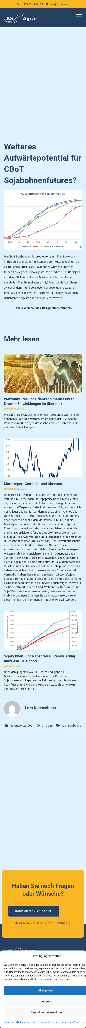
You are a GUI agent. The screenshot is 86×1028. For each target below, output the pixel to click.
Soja (64, 725)
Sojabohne (74, 725)
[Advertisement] (43, 82)
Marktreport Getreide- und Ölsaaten (33, 484)
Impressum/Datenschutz (17, 1022)
